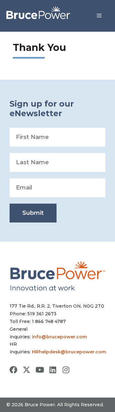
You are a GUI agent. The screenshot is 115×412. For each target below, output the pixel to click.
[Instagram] (66, 370)
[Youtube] (39, 370)
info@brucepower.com (59, 337)
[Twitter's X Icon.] (26, 370)
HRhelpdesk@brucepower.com (69, 352)
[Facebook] (13, 370)
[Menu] (99, 15)
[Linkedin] (53, 370)
